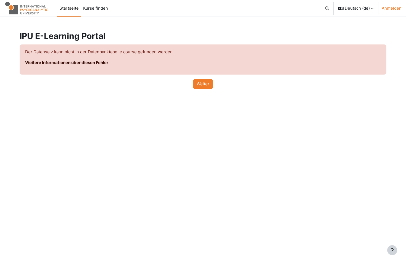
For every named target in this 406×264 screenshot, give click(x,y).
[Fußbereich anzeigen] (392, 250)
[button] (327, 8)
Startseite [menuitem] (69, 8)
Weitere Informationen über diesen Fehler (66, 62)
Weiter (203, 83)
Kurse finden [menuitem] (95, 8)
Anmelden (392, 8)
